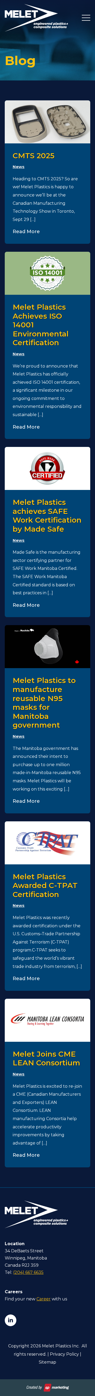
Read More (26, 231)
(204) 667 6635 (28, 1272)
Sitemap (47, 1362)
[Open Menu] (86, 18)
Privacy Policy (64, 1354)
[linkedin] (10, 1320)
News (19, 166)
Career (43, 1298)
